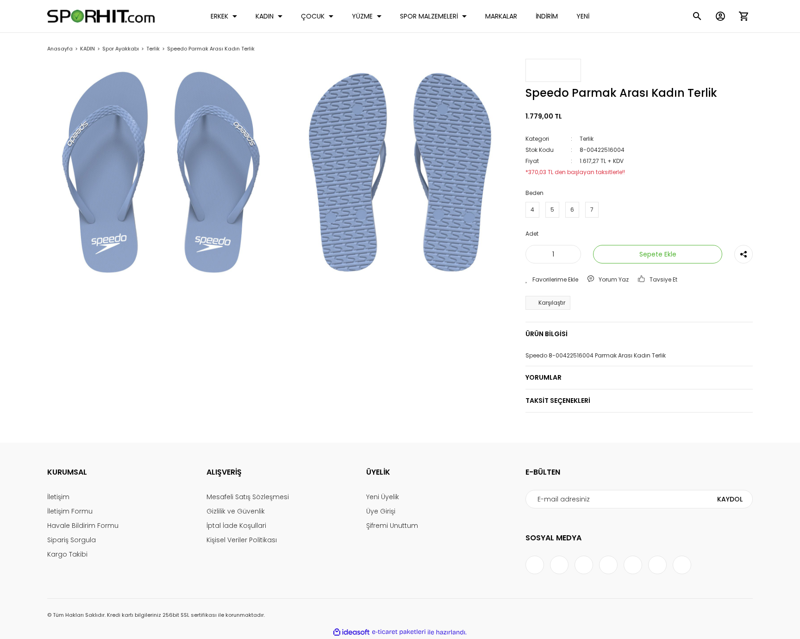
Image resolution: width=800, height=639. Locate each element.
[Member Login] (720, 16)
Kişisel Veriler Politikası (241, 540)
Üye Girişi (380, 511)
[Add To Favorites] (551, 280)
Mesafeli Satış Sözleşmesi (247, 496)
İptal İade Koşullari (236, 525)
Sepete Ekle (657, 254)
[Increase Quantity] (572, 254)
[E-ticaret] (399, 632)
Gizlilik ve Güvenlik (235, 511)
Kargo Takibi (67, 554)
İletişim (58, 496)
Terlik (587, 139)
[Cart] (743, 16)
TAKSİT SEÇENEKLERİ (557, 400)
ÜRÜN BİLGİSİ (546, 333)
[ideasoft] (351, 632)
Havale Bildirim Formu (83, 525)
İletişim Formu (70, 511)
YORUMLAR (543, 377)
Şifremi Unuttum (392, 525)
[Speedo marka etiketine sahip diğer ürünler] (553, 70)
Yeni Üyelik (382, 496)
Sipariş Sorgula (71, 540)
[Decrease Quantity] (534, 254)
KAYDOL (730, 499)
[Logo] (101, 16)
